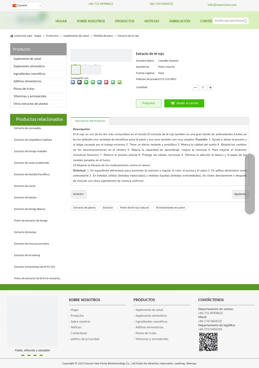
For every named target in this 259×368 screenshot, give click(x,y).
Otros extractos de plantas (31, 104)
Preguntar (148, 103)
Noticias (76, 327)
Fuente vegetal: (145, 73)
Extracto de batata (25, 197)
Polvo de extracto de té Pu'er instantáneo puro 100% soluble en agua (38, 278)
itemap (192, 363)
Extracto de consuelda (27, 128)
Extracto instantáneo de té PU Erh (34, 267)
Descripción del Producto (90, 121)
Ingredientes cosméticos (29, 74)
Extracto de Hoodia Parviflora (32, 174)
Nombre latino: (145, 60)
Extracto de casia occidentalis (31, 163)
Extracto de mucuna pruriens (31, 243)
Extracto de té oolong (27, 255)
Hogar (75, 310)
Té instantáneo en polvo (170, 207)
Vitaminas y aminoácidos (30, 96)
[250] (32, 321)
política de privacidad (85, 339)
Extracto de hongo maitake (30, 151)
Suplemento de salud (27, 59)
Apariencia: (143, 66)
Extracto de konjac (25, 232)
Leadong (179, 363)
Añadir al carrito (187, 103)
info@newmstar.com (222, 5)
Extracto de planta (84, 207)
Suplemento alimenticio (29, 66)
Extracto (108, 207)
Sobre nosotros (80, 321)
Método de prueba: (148, 79)
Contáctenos (79, 333)
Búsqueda (245, 20)
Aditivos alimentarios (27, 81)
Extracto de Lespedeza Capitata (33, 139)
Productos (77, 316)
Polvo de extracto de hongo (31, 220)
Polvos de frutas (24, 89)
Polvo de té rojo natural (134, 207)
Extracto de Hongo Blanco (29, 209)
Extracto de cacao (24, 186)
